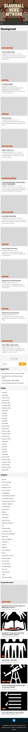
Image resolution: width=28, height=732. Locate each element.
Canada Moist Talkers (7, 498)
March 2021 (5, 454)
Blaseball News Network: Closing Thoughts (13, 373)
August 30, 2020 (6, 346)
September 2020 (6, 467)
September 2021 (6, 439)
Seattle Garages (6, 558)
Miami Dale (5, 536)
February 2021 (5, 457)
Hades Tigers (5, 514)
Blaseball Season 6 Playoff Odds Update (11, 280)
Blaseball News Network (14, 9)
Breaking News (6, 493)
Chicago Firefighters (7, 504)
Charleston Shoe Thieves (8, 501)
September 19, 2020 (6, 86)
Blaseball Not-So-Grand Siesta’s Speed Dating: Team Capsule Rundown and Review (13, 633)
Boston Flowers (6, 490)
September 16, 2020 (6, 152)
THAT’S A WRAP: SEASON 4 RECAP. (10, 345)
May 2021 (4, 449)
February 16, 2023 (6, 662)
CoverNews (19, 727)
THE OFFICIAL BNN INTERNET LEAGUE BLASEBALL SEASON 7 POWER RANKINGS (13, 183)
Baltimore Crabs (6, 487)
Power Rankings (5, 178)
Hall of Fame (5, 517)
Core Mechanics (6, 506)
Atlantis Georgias (6, 482)
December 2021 (6, 431)
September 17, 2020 (6, 120)
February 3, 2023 (6, 714)
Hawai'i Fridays (6, 520)
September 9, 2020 (6, 282)
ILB (3, 525)
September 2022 (6, 408)
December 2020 (6, 459)
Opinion (4, 544)
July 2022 (4, 413)
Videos (4, 574)
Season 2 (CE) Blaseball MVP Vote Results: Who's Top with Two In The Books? (13, 686)
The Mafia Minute (6, 566)
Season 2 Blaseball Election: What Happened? (13, 713)
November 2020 (6, 462)
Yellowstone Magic (7, 577)
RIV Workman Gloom (6, 118)
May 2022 (4, 418)
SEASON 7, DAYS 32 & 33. (8, 150)
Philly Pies (4, 547)
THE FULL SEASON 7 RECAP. (8, 52)
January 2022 (5, 428)
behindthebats (14, 86)
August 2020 (5, 469)
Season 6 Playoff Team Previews (9, 248)
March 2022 (5, 423)
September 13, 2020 (6, 186)
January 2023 (5, 400)
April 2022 (4, 421)
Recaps (3, 48)
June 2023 (4, 392)
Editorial (4, 212)
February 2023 (5, 397)
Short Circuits (5, 561)
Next (16, 358)
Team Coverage (6, 563)
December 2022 (6, 402)
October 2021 (5, 436)
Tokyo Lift (4, 569)
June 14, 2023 (5, 609)
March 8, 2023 (5, 636)
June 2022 (4, 415)
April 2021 (4, 451)
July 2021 (4, 444)
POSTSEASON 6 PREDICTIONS (9, 216)
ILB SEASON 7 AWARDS (7, 84)
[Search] (26, 23)
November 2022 (6, 405)
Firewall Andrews (15, 120)
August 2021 (5, 441)
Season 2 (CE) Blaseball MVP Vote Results (13, 383)
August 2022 (5, 410)
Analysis (4, 479)
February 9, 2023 (6, 689)
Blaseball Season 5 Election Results (10, 313)
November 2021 (6, 433)
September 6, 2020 (6, 314)
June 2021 (4, 446)
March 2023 (5, 395)
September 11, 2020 (6, 218)
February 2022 (5, 426)
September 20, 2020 (6, 53)
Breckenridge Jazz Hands (8, 495)
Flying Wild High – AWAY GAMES (10, 380)
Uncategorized (9, 48)
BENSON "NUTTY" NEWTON (17, 53)
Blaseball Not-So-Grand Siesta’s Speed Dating (12, 377)
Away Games (5, 484)
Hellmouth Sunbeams (7, 523)
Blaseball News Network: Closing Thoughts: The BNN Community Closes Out (13, 606)
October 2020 (5, 464)
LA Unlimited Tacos (7, 531)
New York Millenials (7, 539)
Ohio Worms (5, 542)
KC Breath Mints (6, 528)
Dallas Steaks (5, 509)
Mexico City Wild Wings (8, 533)
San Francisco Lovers (7, 555)
